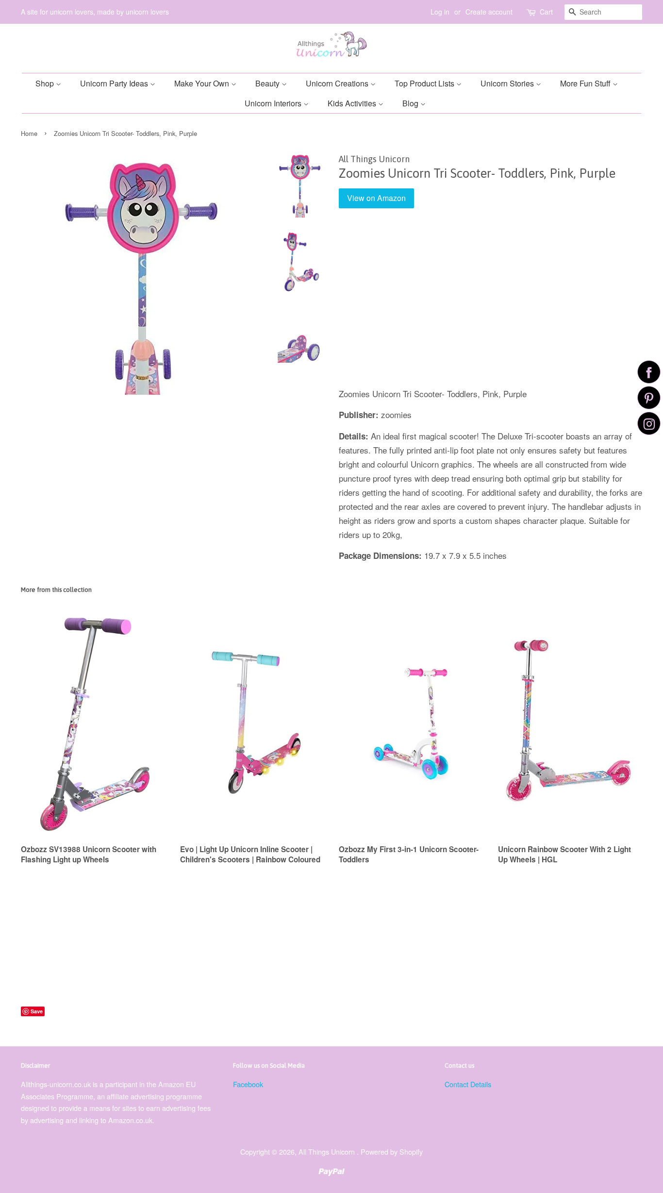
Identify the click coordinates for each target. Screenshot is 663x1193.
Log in (440, 12)
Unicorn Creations (338, 83)
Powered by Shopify (392, 1151)
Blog (411, 103)
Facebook (248, 1084)
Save (37, 1011)
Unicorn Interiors (274, 103)
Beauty (268, 83)
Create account (489, 12)
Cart (546, 12)
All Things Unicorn (327, 1151)
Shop (45, 83)
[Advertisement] (490, 305)
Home (29, 133)
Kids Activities (353, 103)
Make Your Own (202, 83)
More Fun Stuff (586, 83)
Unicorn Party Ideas (115, 83)
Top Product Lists (425, 83)
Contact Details (468, 1084)
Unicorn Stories (508, 83)
